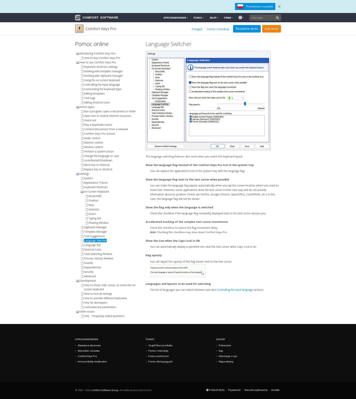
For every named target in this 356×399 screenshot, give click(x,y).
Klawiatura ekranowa (89, 345)
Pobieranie (225, 345)
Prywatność (234, 390)
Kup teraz (271, 29)
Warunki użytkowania (256, 390)
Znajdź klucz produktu (160, 345)
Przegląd (197, 29)
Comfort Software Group (104, 390)
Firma (227, 17)
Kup (221, 350)
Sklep (213, 17)
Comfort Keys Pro (87, 356)
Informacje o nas (228, 356)
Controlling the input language (235, 289)
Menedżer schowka (89, 350)
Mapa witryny (226, 361)
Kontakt (275, 390)
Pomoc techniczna (158, 356)
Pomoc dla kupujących (160, 361)
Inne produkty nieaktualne (92, 361)
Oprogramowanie (174, 17)
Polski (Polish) (216, 390)
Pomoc (198, 17)
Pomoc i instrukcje (218, 29)
